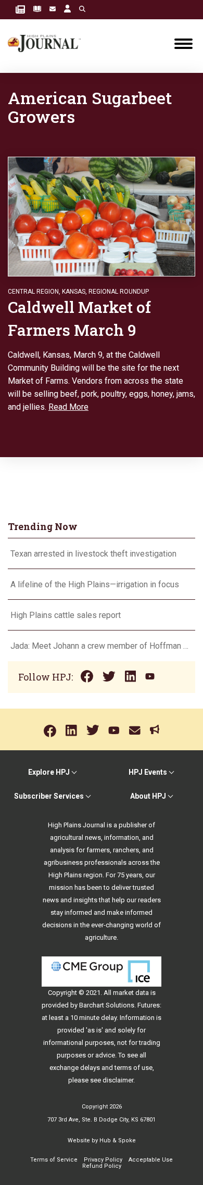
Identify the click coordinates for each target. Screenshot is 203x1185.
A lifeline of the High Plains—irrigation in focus (94, 584)
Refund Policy (101, 1166)
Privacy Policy (103, 1159)
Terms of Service (54, 1159)
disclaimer (118, 1080)
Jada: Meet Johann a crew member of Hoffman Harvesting (101, 646)
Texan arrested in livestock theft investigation (93, 554)
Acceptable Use (151, 1159)
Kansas (73, 291)
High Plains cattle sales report (65, 615)
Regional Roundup (118, 291)
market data (131, 993)
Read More (68, 407)
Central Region (33, 291)
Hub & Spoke (117, 1140)
